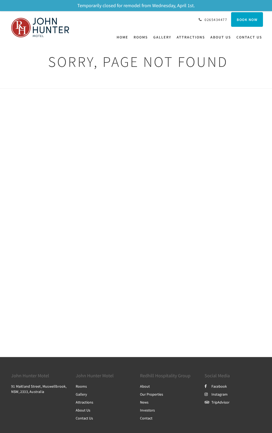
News (144, 402)
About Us (83, 410)
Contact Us (84, 418)
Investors (147, 410)
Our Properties (151, 394)
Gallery (81, 394)
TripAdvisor (220, 402)
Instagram (219, 394)
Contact (146, 418)
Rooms (81, 386)
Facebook (219, 386)
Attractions (84, 402)
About (145, 386)
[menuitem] (124, 37)
